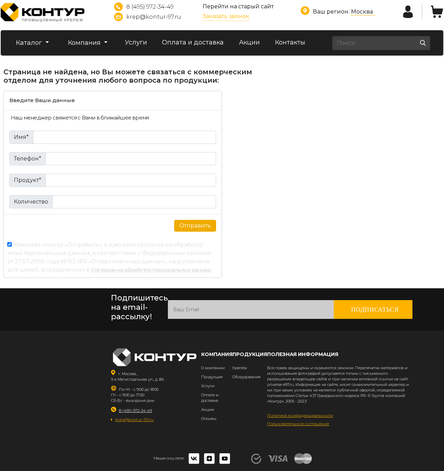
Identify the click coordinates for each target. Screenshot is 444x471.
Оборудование (246, 376)
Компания (85, 43)
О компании (213, 367)
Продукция (212, 376)
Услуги (136, 42)
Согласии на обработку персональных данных (151, 269)
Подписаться (375, 309)
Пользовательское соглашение (298, 423)
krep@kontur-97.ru (153, 17)
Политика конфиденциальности (300, 415)
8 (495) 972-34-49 (150, 6)
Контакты (290, 42)
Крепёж (239, 367)
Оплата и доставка (193, 42)
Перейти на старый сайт (238, 6)
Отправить (195, 225)
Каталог (30, 43)
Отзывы (208, 418)
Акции (249, 42)
